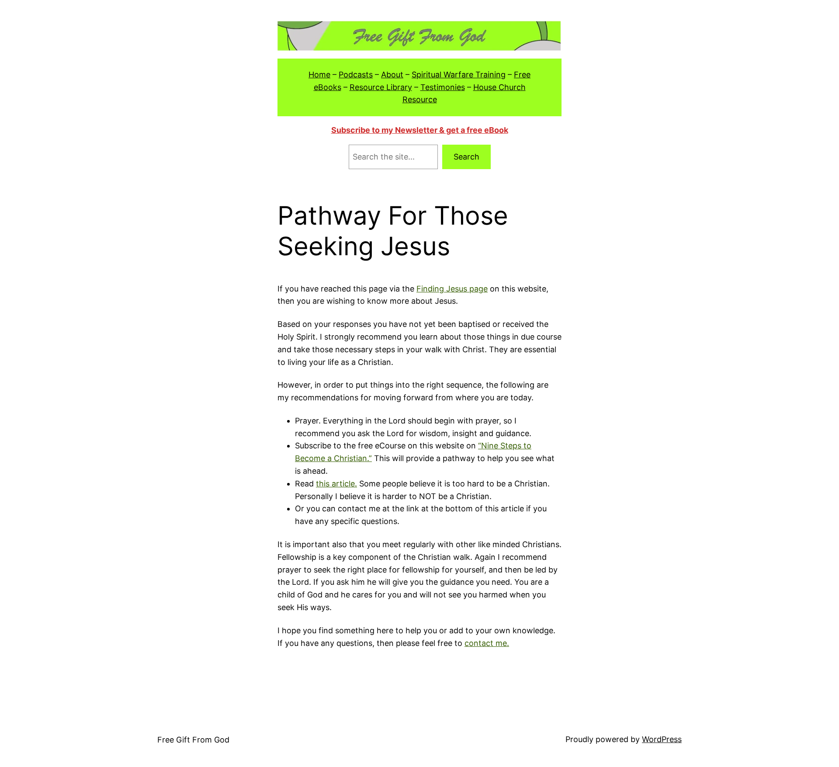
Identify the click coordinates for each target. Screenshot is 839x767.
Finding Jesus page (452, 288)
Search (466, 156)
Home (319, 74)
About (392, 74)
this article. (336, 483)
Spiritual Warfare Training (459, 74)
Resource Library (381, 87)
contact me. (487, 643)
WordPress (662, 739)
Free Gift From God (193, 739)
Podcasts (356, 74)
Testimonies (442, 87)
